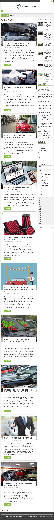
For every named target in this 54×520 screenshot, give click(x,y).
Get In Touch (13, 1)
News (39, 162)
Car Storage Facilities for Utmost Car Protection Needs (18, 484)
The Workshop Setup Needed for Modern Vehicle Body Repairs (45, 131)
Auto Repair (41, 150)
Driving (39, 155)
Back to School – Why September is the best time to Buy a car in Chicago (18, 391)
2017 (40, 215)
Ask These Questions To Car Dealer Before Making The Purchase (16, 340)
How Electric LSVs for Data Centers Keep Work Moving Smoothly (48, 65)
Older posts (5, 510)
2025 (40, 198)
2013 (40, 223)
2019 (40, 211)
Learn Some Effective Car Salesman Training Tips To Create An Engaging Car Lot (18, 289)
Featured (40, 157)
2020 (40, 209)
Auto (39, 145)
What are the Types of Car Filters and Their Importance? (18, 238)
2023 (40, 203)
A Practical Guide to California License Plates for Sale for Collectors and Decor (45, 124)
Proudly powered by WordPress (27, 516)
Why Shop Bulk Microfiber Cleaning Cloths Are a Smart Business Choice (47, 76)
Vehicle (39, 166)
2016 (40, 217)
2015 (40, 219)
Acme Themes (49, 516)
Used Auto (40, 164)
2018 (40, 213)
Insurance (40, 159)
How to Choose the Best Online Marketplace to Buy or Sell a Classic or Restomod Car (47, 35)
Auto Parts (40, 148)
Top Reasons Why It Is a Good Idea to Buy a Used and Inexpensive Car (19, 136)
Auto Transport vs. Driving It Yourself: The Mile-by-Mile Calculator (48, 45)
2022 (40, 205)
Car (2, 23)
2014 (40, 221)
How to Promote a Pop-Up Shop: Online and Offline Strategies (48, 24)
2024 (40, 201)
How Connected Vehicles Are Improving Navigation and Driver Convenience (47, 55)
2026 (40, 170)
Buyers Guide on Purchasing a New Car (18, 438)
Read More (8, 64)
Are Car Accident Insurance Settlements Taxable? (18, 88)
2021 (40, 207)
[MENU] (2, 11)
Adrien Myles (18, 47)
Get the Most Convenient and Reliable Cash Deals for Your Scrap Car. (17, 44)
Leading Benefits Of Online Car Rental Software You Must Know (17, 188)
